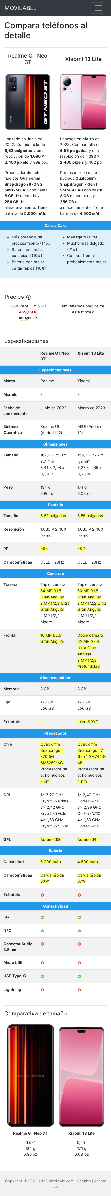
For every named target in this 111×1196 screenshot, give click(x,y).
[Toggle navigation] (98, 8)
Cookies (84, 1181)
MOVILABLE (21, 8)
